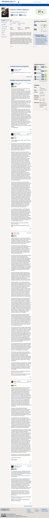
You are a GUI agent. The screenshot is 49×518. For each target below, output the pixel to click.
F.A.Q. (36, 509)
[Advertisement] (21, 55)
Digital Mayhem (22, 12)
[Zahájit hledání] (47, 2)
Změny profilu (4, 36)
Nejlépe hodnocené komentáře (20, 80)
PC (11, 15)
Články (29, 510)
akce (11, 21)
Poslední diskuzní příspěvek (19, 66)
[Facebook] (4, 510)
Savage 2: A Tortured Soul (19, 399)
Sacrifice (12, 399)
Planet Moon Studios (14, 12)
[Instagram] (6, 510)
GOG (27, 72)
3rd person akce (15, 21)
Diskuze (14, 4)
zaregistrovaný (40, 38)
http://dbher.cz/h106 (43, 90)
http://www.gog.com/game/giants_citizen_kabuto (20, 475)
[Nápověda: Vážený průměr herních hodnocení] (35, 22)
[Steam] (2, 510)
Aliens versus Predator (17, 396)
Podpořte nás (44, 509)
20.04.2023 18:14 (17, 70)
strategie (19, 23)
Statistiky (3, 34)
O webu (29, 509)
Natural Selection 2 (26, 396)
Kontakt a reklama (45, 511)
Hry (2, 4)
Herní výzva (19, 4)
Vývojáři (5, 4)
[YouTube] (8, 510)
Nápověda (37, 510)
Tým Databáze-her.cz (11, 514)
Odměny (37, 511)
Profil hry (3, 20)
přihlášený (45, 38)
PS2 (20, 15)
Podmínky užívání (45, 510)
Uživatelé (10, 4)
